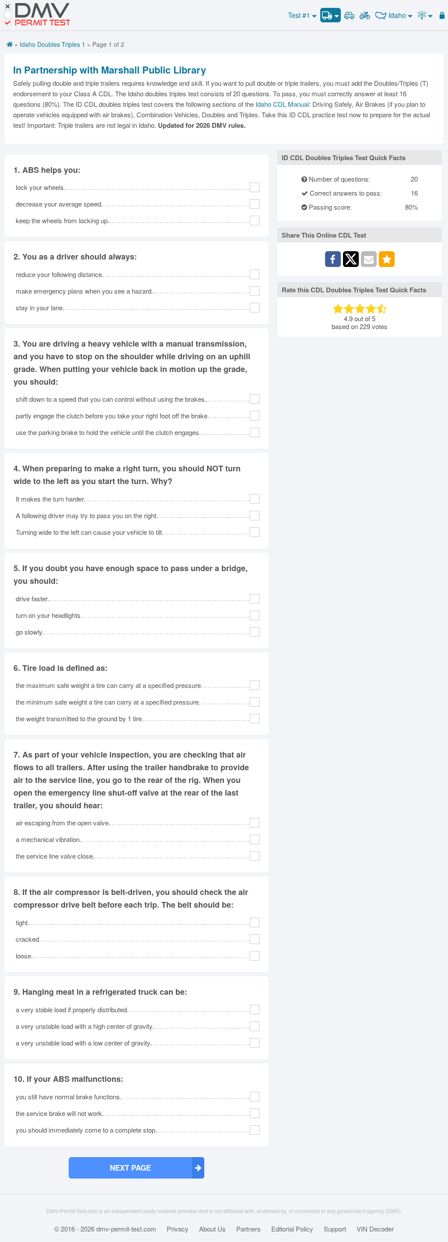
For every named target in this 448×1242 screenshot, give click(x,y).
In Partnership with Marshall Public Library (109, 70)
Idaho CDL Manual (282, 104)
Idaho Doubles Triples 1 (52, 44)
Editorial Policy (292, 1228)
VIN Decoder (375, 1228)
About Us (212, 1228)
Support (335, 1228)
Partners (248, 1228)
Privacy (178, 1228)
